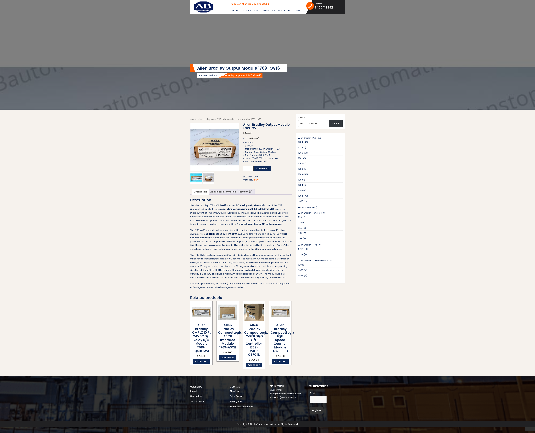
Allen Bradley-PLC (206, 119)
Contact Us (196, 395)
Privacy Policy (237, 401)
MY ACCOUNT (284, 10)
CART (297, 10)
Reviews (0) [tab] (245, 191)
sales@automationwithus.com (285, 393)
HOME (235, 10)
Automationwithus (208, 75)
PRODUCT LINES (248, 10)
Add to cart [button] (201, 361)
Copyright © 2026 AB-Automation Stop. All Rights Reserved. (267, 424)
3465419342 (329, 7)
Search (302, 117)
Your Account (197, 401)
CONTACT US (268, 10)
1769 (219, 119)
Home (193, 119)
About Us (234, 390)
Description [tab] (200, 191)
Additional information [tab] (223, 191)
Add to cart (262, 168)
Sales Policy (236, 396)
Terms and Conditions (241, 406)
